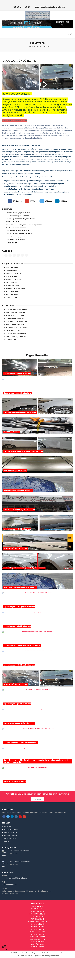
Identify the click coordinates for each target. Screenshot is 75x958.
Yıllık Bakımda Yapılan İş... (15, 324)
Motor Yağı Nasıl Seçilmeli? (20, 861)
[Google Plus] (27, 201)
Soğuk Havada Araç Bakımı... (16, 315)
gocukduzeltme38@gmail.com (49, 7)
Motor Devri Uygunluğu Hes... (16, 337)
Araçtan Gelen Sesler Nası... (16, 334)
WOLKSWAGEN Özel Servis (15, 288)
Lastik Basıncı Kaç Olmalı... (16, 330)
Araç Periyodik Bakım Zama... (17, 321)
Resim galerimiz (10, 839)
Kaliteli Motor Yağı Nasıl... (15, 318)
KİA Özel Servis (11, 282)
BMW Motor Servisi (10, 832)
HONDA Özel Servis (37, 937)
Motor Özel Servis (37, 944)
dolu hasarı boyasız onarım (16, 228)
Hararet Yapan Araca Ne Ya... (17, 327)
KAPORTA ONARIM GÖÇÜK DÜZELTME (19, 234)
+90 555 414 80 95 (22, 7)
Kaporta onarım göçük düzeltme (18, 216)
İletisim (6, 842)
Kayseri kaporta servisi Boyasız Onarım (20, 219)
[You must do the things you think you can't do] (5, 853)
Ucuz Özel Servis (37, 947)
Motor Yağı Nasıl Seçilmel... (16, 312)
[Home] (26, 46)
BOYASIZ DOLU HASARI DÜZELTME (17, 231)
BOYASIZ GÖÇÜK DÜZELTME (15, 240)
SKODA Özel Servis (12, 291)
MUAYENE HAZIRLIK (12, 222)
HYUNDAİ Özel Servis (13, 273)
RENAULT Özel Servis (37, 932)
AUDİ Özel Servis (37, 934)
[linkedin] (57, 201)
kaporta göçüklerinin (56, 152)
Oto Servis (7, 826)
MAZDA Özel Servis (37, 939)
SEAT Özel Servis (12, 294)
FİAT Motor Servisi (10, 835)
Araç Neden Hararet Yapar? (20, 851)
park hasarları (25, 171)
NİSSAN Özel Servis (37, 942)
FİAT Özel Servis (11, 270)
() (30, 149)
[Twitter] (41, 201)
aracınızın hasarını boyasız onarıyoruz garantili (24, 225)
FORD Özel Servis (12, 276)
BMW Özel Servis (12, 267)
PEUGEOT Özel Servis (13, 279)
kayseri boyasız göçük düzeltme (18, 213)
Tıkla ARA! (37, 799)
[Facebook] (10, 201)
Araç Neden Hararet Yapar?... (17, 309)
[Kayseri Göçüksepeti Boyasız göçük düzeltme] (37, 15)
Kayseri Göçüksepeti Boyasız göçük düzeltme (33, 953)
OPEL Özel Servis (37, 929)
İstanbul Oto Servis (11, 829)
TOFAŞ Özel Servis (12, 285)
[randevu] (37, 24)
